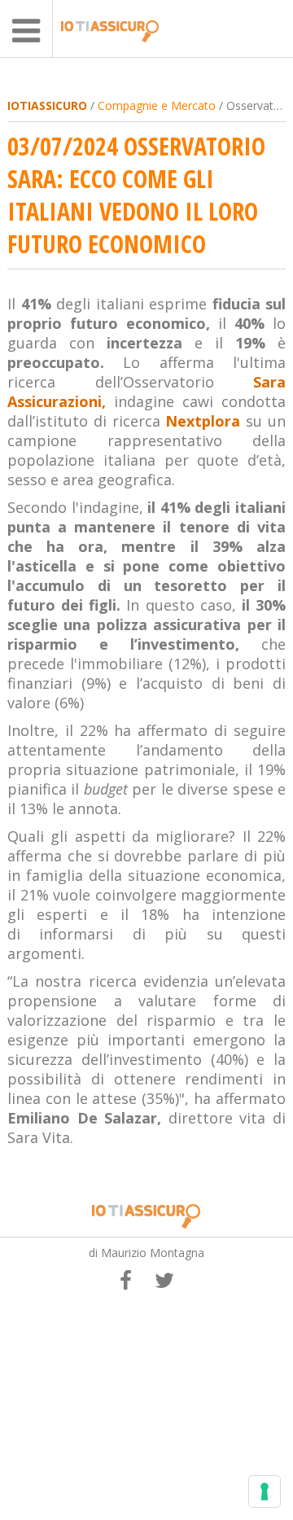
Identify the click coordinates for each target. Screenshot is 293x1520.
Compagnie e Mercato (157, 105)
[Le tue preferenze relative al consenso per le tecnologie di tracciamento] (264, 1491)
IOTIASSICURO (47, 105)
